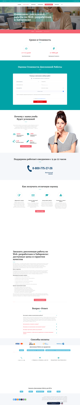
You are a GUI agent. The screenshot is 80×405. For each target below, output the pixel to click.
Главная (19, 4)
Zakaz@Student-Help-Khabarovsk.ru (25, 1)
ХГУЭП (59, 391)
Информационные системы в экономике (62, 350)
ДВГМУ (49, 391)
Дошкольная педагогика (32, 350)
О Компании (40, 4)
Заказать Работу (49, 4)
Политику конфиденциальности (41, 98)
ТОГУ (21, 391)
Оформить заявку (40, 211)
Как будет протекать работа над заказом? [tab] (32, 329)
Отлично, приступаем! (25, 146)
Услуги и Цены (26, 4)
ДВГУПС (30, 391)
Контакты (57, 4)
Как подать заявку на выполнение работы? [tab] (33, 315)
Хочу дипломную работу (40, 299)
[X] (21, 399)
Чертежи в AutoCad (40, 350)
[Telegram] (14, 399)
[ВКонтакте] (16, 399)
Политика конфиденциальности (62, 401)
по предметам (46, 347)
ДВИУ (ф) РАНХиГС (40, 391)
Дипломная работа (39, 31)
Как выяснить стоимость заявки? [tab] (31, 324)
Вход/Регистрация (76, 1)
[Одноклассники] (17, 399)
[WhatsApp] (25, 399)
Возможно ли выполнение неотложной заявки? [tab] (34, 326)
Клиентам (33, 4)
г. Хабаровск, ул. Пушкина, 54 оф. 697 (14, 1)
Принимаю (40, 98)
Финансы (21, 350)
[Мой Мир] (19, 399)
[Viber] (23, 399)
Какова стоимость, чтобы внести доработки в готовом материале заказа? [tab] (38, 333)
